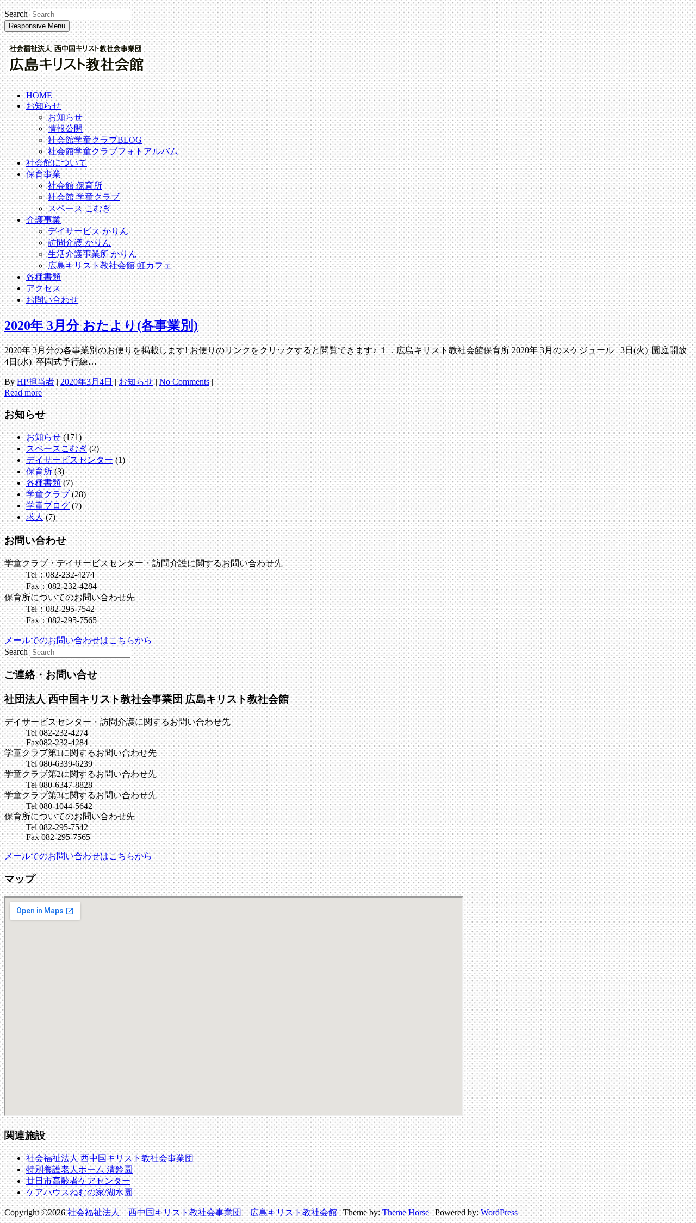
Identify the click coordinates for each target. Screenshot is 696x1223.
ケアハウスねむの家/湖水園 (79, 1192)
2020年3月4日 (86, 381)
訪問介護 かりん (79, 242)
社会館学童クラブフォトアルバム (113, 151)
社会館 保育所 (75, 185)
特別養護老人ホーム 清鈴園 (79, 1169)
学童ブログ (48, 505)
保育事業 (43, 174)
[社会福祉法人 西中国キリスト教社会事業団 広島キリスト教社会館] (76, 72)
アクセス (43, 288)
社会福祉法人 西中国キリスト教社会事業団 (110, 1158)
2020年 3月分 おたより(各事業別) (101, 325)
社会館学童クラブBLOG (95, 140)
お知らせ (43, 105)
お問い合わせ (52, 299)
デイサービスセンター (69, 460)
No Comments (184, 381)
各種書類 (43, 276)
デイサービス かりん (88, 231)
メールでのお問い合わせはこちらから (78, 640)
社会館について (56, 162)
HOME (39, 95)
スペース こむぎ (79, 208)
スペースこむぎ (56, 448)
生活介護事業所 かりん (92, 254)
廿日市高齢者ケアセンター (78, 1181)
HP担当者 (35, 381)
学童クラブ (48, 494)
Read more (23, 392)
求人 (35, 517)
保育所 (39, 471)
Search (16, 13)
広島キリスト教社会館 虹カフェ (110, 265)
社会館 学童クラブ (84, 197)
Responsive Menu (37, 26)
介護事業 (43, 219)
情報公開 (65, 128)
